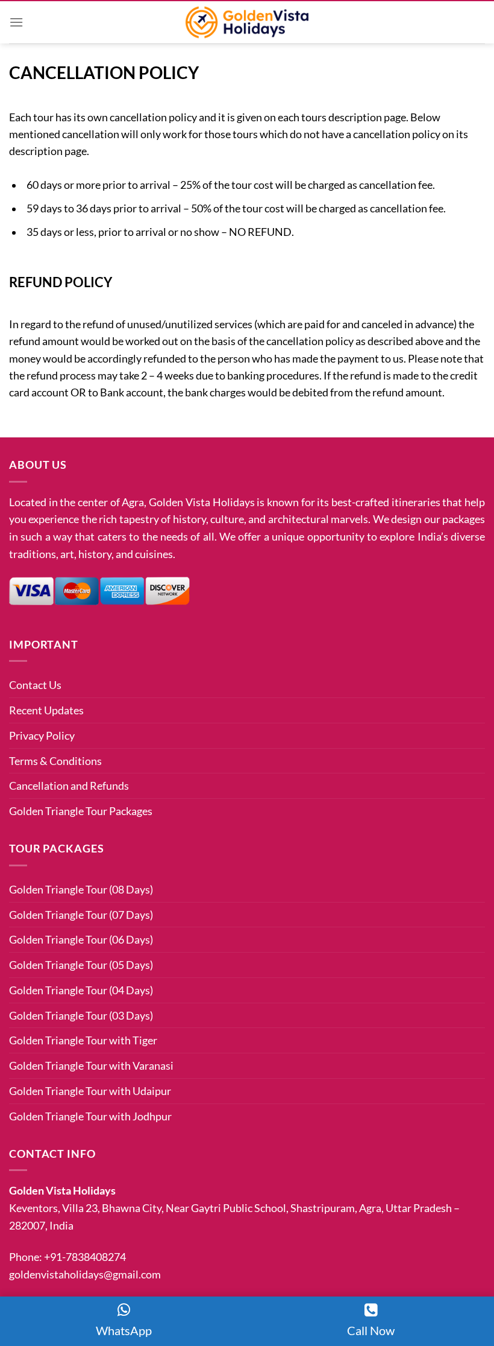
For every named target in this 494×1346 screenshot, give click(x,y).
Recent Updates (46, 710)
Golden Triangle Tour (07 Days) (81, 914)
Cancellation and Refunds (69, 785)
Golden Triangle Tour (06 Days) (81, 939)
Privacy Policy (42, 735)
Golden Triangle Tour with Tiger (83, 1040)
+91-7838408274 (85, 1256)
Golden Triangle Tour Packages (80, 810)
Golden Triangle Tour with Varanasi (91, 1065)
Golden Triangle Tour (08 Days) (81, 889)
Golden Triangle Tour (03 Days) (81, 1015)
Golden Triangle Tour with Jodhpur (90, 1116)
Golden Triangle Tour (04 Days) (81, 990)
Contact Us (35, 684)
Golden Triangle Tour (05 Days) (81, 964)
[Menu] (16, 22)
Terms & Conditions (55, 760)
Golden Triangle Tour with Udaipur (90, 1090)
